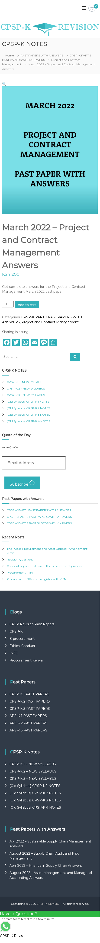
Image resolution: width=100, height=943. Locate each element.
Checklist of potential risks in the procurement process (44, 566)
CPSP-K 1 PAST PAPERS (29, 694)
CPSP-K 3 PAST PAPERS (30, 708)
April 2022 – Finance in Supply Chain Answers (46, 865)
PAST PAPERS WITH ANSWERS (41, 55)
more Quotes (10, 447)
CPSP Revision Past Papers (32, 624)
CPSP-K (16, 631)
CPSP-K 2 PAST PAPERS (30, 701)
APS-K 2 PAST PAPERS (28, 723)
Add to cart (27, 305)
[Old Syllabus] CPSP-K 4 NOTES (28, 421)
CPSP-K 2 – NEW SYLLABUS (26, 388)
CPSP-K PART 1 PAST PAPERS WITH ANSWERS (39, 510)
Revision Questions (20, 559)
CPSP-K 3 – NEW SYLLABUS (26, 395)
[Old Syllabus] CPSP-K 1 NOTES (28, 401)
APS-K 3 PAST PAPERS (28, 730)
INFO (14, 653)
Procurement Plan (20, 572)
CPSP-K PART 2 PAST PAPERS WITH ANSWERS (39, 516)
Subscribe (19, 484)
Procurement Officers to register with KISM (37, 579)
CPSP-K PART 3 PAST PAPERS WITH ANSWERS (39, 523)
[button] (4, 84)
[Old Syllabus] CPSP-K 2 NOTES (28, 408)
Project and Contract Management (50, 322)
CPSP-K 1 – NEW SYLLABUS (25, 382)
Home (9, 55)
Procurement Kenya (26, 660)
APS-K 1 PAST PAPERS (28, 716)
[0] (92, 8)
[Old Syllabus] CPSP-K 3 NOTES (28, 414)
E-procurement (22, 639)
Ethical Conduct (22, 646)
